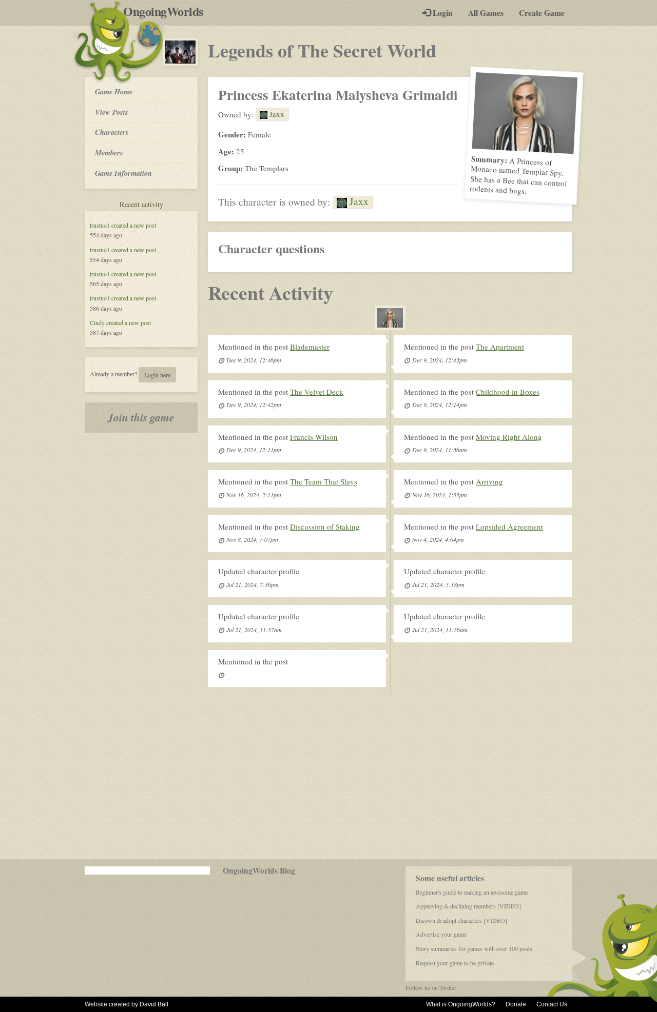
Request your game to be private (455, 963)
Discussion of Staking (325, 526)
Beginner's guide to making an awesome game (472, 892)
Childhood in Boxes (507, 392)
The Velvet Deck (316, 392)
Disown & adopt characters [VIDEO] (461, 920)
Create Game (542, 12)
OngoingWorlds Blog (259, 870)
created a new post (133, 225)
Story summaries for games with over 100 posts (474, 948)
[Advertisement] (328, 776)
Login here (157, 375)
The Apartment (500, 346)
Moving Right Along (509, 437)
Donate (516, 1004)
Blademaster (310, 346)
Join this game (141, 417)
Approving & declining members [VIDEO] (468, 906)
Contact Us (551, 1004)
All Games (486, 12)
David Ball (154, 1004)
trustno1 (100, 225)
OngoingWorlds (167, 11)
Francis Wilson (314, 437)
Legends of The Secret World (322, 50)
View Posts (111, 112)
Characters (111, 131)
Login (442, 12)
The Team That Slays (323, 481)
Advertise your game (441, 934)
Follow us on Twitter (430, 987)
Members (109, 152)
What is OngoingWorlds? (460, 1004)
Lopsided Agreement (509, 526)
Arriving (489, 481)
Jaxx (275, 114)
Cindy (97, 322)
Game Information (123, 173)
